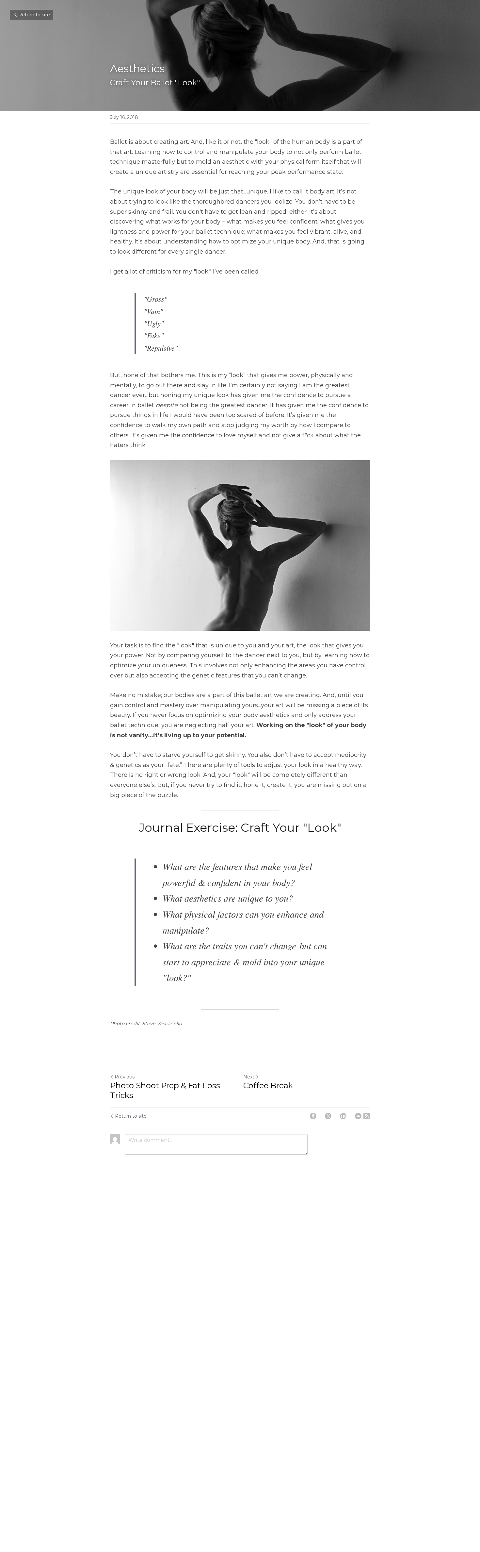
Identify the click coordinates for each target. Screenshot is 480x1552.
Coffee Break (268, 1085)
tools (248, 765)
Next (248, 1077)
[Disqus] (240, 1268)
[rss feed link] (366, 1116)
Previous (125, 1077)
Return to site (34, 15)
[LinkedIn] (343, 1116)
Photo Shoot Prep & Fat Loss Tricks (165, 1090)
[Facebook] (313, 1116)
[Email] (358, 1116)
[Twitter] (328, 1116)
